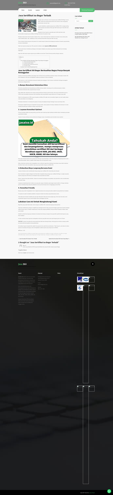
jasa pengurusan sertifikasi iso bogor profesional (48, 233)
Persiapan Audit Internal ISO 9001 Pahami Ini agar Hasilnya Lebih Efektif (83, 33)
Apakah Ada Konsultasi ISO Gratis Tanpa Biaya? (59, 238)
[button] (109, 491)
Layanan (38, 10)
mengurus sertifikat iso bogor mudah (53, 234)
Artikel (45, 10)
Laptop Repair (92, 492)
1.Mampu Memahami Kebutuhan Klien (29, 61)
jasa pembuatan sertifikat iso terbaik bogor (29, 233)
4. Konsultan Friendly (27, 65)
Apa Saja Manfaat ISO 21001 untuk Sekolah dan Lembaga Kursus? (82, 37)
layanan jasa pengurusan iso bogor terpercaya (35, 234)
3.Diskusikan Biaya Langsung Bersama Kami (31, 64)
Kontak (30, 10)
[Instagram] (93, 264)
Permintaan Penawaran (87, 10)
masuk (24, 252)
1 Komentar (21, 18)
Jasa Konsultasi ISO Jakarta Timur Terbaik (27, 238)
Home (23, 10)
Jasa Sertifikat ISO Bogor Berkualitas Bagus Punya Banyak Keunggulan (34, 60)
